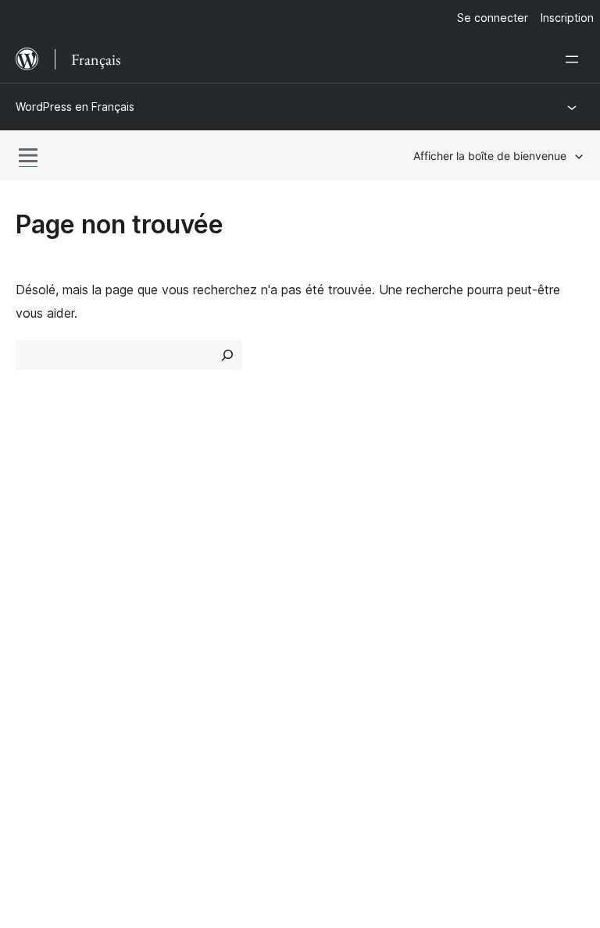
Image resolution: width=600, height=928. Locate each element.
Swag (478, 584)
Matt (37, 687)
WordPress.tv (354, 609)
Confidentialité (57, 584)
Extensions (193, 557)
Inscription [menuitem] (567, 17)
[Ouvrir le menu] (575, 59)
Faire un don (497, 557)
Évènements (489, 530)
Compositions (201, 584)
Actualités (43, 530)
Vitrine (180, 502)
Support (330, 530)
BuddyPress (58, 742)
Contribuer (483, 502)
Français (76, 813)
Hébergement (55, 557)
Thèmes (185, 530)
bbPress (47, 715)
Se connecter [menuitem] (492, 17)
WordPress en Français (75, 106)
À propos (41, 502)
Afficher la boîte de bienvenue (489, 155)
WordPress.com (69, 659)
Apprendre (337, 502)
